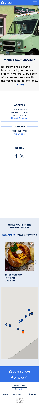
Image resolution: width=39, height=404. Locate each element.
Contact (6, 394)
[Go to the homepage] (7, 2)
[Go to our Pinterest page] (26, 377)
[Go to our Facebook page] (12, 377)
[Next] (36, 262)
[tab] (8, 235)
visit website (19, 134)
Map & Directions (20, 118)
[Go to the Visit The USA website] (19, 400)
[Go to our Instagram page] (19, 377)
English (19, 389)
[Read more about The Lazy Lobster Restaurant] (19, 257)
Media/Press (17, 394)
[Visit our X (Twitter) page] (22, 156)
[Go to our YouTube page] (22, 377)
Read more (19, 85)
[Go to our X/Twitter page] (15, 377)
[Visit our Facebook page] (16, 156)
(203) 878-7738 (19, 131)
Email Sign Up (31, 394)
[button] (18, 329)
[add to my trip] (31, 244)
